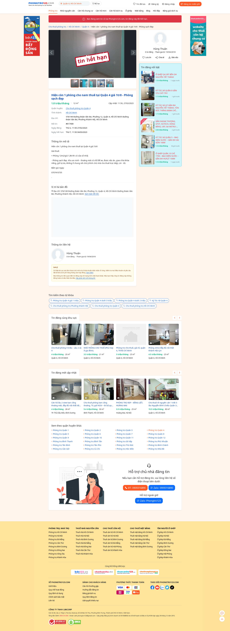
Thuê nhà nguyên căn (87, 528)
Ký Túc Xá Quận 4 (159, 300)
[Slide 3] (92, 83)
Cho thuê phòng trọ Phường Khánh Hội (70, 306)
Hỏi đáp (156, 10)
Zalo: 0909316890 (163, 487)
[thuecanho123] (126, 572)
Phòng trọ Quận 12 (156, 437)
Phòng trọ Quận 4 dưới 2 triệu (132, 300)
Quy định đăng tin (90, 597)
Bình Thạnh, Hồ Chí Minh (94, 413)
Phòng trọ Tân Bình (61, 445)
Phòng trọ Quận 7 (124, 434)
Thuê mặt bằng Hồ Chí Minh (141, 532)
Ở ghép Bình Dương (165, 543)
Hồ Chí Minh (71, 112)
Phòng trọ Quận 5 (61, 434)
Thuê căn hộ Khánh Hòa (112, 550)
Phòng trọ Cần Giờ (61, 449)
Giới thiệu (52, 586)
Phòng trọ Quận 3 (124, 430)
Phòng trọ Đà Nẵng (56, 539)
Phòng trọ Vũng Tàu (57, 554)
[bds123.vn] (81, 572)
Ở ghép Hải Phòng (164, 554)
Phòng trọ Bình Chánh (158, 445)
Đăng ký (155, 4)
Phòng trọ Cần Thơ (56, 543)
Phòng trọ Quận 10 (93, 437)
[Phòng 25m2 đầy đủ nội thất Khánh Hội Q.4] (164, 334)
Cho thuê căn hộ (112, 528)
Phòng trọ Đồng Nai (57, 550)
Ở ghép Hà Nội (163, 536)
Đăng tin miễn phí (192, 4)
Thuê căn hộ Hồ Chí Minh (113, 532)
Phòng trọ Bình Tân (93, 441)
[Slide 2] (83, 83)
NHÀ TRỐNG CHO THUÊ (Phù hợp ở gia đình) (98, 349)
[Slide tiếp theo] (132, 52)
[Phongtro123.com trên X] (167, 589)
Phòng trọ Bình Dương (58, 546)
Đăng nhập (170, 4)
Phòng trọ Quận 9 (61, 437)
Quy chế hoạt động (56, 590)
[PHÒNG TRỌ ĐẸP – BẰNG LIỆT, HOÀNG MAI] (131, 389)
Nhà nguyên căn (67, 10)
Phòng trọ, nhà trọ (59, 528)
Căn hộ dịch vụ (116, 10)
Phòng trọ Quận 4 (156, 430)
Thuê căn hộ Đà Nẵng (111, 543)
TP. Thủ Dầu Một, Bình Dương (63, 413)
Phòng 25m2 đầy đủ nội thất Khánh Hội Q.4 (161, 349)
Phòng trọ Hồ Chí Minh (58, 532)
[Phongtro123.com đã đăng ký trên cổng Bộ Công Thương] (57, 622)
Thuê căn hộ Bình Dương (113, 539)
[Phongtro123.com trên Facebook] (152, 589)
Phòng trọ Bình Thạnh (63, 441)
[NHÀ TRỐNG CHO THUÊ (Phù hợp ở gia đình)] (99, 334)
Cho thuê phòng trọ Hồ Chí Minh (140, 306)
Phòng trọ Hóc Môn (125, 449)
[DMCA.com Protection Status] (74, 622)
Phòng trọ (53, 10)
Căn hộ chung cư (85, 10)
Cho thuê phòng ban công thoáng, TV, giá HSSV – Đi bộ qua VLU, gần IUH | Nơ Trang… (98, 404)
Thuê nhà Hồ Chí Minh (85, 532)
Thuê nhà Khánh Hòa (84, 554)
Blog (148, 10)
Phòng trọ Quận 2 (93, 430)
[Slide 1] (75, 83)
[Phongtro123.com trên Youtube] (157, 589)
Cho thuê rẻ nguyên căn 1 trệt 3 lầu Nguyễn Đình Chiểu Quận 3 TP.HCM (163, 404)
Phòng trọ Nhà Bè (156, 449)
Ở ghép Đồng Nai (164, 550)
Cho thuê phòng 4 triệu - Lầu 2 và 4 (66, 349)
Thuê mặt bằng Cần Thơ (139, 543)
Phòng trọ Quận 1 (61, 430)
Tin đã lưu (140, 4)
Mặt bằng (139, 10)
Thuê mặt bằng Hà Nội (139, 536)
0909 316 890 (63, 616)
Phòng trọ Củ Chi (92, 449)
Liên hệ (52, 600)
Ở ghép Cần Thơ (163, 546)
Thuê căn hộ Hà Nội (111, 536)
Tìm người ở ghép (166, 528)
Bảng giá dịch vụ (170, 10)
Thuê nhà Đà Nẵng (83, 543)
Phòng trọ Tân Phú (93, 445)
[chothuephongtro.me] (148, 572)
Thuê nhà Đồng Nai (83, 546)
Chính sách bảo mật (56, 597)
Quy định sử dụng (56, 593)
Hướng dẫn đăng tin (91, 590)
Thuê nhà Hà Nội (82, 536)
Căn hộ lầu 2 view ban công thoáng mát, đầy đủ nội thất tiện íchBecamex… (65, 404)
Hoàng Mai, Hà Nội (123, 413)
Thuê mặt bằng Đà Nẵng (140, 539)
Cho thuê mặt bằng (140, 528)
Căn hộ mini (101, 10)
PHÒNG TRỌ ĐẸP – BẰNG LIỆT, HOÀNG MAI (129, 404)
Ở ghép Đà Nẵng (164, 539)
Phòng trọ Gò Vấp (124, 441)
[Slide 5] (110, 83)
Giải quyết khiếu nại (90, 600)
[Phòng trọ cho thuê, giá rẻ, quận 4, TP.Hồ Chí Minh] (131, 334)
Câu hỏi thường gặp (90, 586)
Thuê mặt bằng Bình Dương (141, 546)
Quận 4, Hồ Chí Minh (59, 358)
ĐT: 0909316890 (137, 487)
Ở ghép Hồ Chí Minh (165, 532)
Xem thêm (89, 273)
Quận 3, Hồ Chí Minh (157, 413)
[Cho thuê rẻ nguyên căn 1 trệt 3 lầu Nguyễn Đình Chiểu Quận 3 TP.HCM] (164, 389)
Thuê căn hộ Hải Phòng (112, 546)
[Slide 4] (101, 83)
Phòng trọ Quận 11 (125, 437)
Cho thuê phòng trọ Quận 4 (78, 108)
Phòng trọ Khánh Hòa (57, 557)
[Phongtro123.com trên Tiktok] (172, 589)
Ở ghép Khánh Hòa (164, 557)
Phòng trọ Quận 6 (93, 434)
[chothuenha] (103, 572)
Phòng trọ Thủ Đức (125, 445)
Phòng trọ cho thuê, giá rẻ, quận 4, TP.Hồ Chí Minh (130, 349)
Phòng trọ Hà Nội (56, 536)
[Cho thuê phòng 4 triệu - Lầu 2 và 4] (66, 334)
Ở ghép (128, 10)
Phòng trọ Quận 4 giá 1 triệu (66, 300)
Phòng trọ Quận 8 (156, 434)
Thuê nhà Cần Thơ (83, 550)
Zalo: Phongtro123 (150, 500)
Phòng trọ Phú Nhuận (158, 441)
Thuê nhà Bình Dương (85, 539)
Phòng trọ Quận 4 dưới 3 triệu (98, 300)
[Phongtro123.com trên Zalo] (162, 589)
